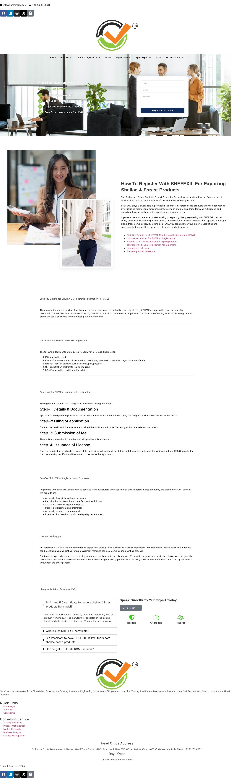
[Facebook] (3, 13)
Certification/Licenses (87, 57)
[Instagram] (17, 13)
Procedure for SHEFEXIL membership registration (151, 241)
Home (53, 57)
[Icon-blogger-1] (30, 13)
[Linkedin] (10, 13)
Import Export (141, 57)
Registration (122, 57)
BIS (157, 57)
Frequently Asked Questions (140, 251)
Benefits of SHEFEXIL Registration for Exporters (151, 244)
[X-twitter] (23, 13)
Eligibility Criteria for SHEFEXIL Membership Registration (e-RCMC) (161, 235)
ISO (107, 57)
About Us (64, 57)
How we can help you (137, 248)
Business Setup (173, 57)
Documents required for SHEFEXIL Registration (150, 238)
